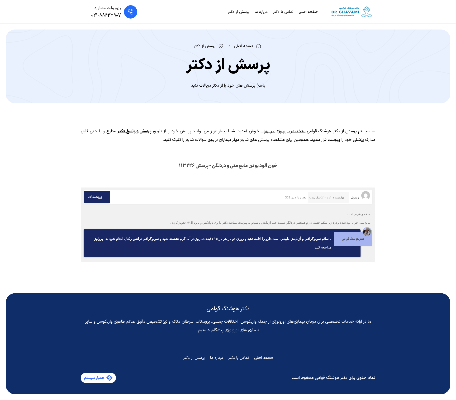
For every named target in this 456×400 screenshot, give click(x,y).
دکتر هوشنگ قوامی (228, 309)
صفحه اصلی (308, 12)
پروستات (95, 197)
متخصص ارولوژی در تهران (283, 131)
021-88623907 (106, 15)
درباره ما (261, 12)
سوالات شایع (196, 140)
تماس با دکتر (283, 12)
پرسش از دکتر (238, 12)
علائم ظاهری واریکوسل (116, 321)
